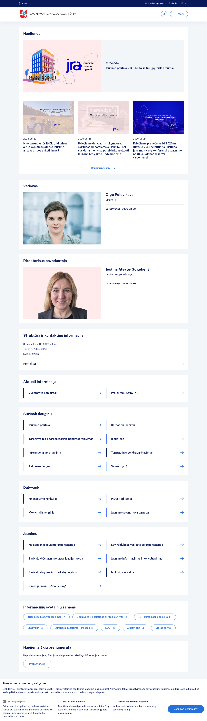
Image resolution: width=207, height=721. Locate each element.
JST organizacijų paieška (153, 616)
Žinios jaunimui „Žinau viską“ (47, 586)
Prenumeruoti (37, 663)
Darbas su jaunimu (123, 425)
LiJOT (108, 627)
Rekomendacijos (39, 466)
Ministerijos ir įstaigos (154, 3)
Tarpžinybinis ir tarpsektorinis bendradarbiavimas (61, 439)
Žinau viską (133, 627)
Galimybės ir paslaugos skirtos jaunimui (100, 616)
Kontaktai (29, 363)
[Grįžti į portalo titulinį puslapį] (23, 3)
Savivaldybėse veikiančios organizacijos (137, 544)
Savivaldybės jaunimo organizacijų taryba (56, 558)
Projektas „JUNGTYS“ (125, 393)
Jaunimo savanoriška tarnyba (130, 512)
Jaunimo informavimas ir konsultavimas (136, 558)
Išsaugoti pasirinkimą (185, 708)
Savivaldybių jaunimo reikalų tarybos (53, 572)
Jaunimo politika (39, 425)
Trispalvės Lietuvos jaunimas (44, 616)
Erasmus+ (33, 627)
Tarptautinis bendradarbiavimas (132, 452)
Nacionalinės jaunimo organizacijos (52, 544)
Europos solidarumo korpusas (72, 627)
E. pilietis (173, 3)
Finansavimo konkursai (43, 498)
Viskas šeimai (163, 627)
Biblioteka (117, 439)
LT (182, 3)
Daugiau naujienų (101, 168)
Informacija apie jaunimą (45, 452)
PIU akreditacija (121, 498)
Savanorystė (119, 466)
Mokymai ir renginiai (42, 512)
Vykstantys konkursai (43, 393)
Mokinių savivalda (122, 572)
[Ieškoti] (164, 14)
